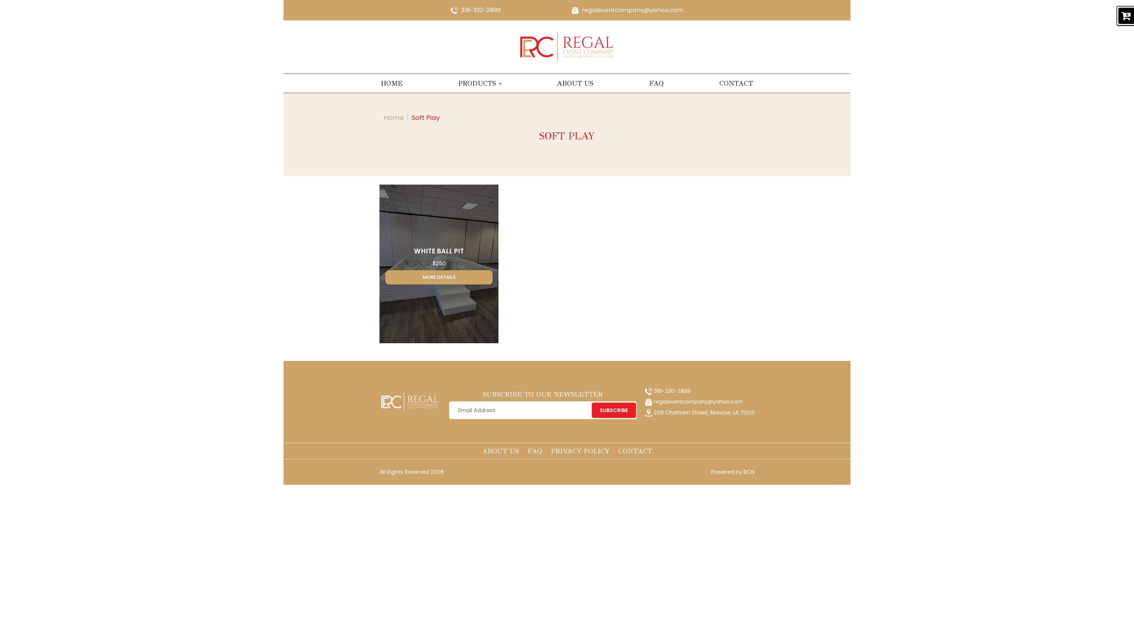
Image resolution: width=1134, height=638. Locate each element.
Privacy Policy (580, 451)
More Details (439, 277)
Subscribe (614, 410)
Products (478, 83)
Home (392, 83)
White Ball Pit (439, 251)
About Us (575, 83)
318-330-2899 (481, 10)
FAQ (656, 83)
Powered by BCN (733, 472)
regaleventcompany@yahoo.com (632, 10)
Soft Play (426, 117)
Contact (736, 83)
